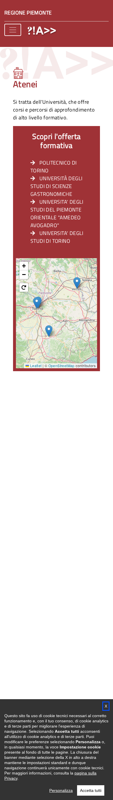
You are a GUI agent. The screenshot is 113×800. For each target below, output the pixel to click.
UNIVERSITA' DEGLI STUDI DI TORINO (56, 237)
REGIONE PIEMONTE (28, 13)
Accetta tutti (90, 790)
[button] (36, 303)
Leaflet (35, 365)
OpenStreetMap (61, 365)
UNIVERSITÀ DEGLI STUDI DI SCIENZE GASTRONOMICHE (56, 186)
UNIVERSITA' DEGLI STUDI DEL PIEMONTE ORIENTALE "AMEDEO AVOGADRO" (56, 213)
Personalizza (61, 790)
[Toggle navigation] (12, 30)
